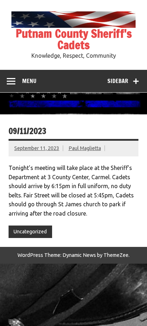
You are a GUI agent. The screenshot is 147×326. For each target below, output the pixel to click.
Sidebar (117, 81)
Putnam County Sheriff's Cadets (74, 39)
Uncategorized (30, 231)
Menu (29, 81)
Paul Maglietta (85, 148)
